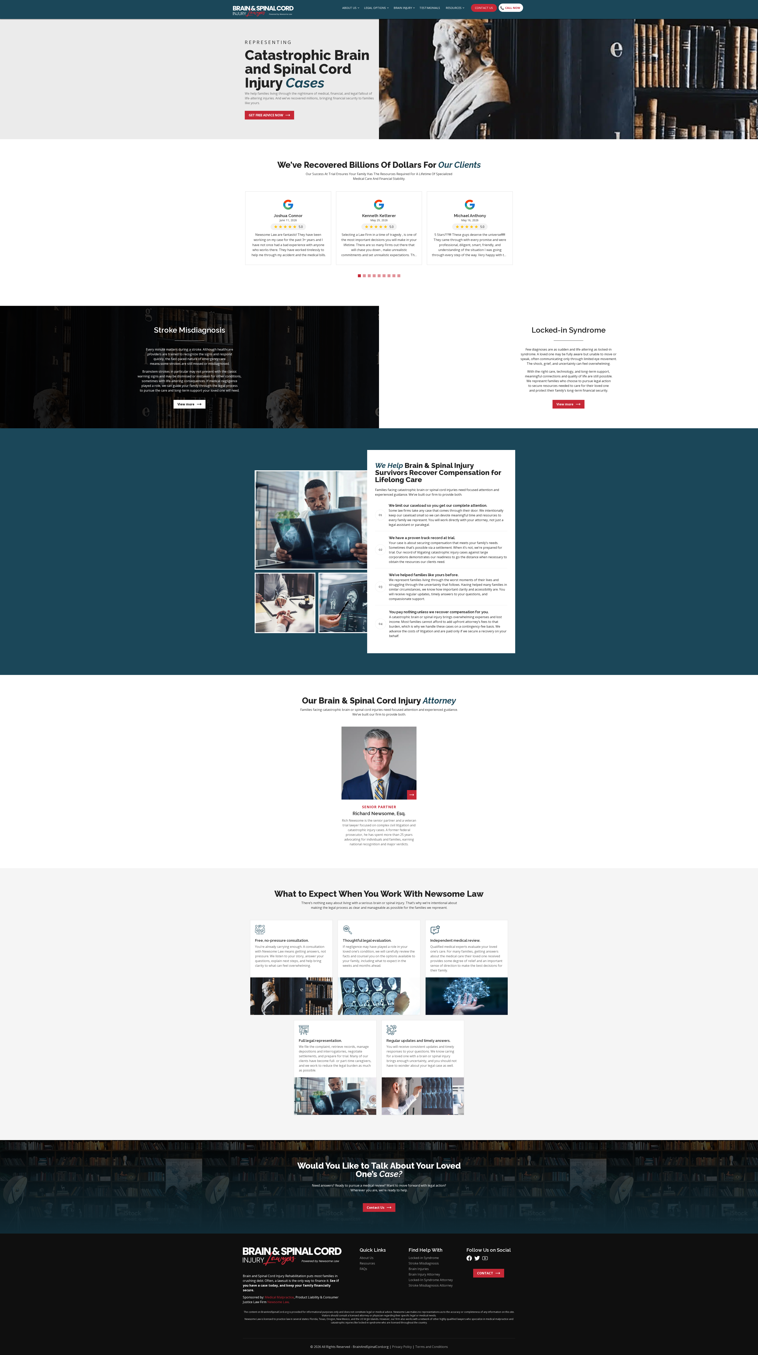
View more (185, 404)
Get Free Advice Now (266, 115)
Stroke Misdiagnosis (424, 1263)
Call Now (512, 8)
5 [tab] (379, 275)
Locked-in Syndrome (424, 1258)
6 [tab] (384, 275)
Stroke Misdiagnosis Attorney (431, 1285)
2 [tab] (364, 275)
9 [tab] (398, 275)
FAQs (363, 1269)
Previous (240, 205)
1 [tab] (359, 275)
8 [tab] (393, 275)
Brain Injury (403, 8)
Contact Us (484, 8)
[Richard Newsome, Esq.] (412, 795)
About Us (349, 8)
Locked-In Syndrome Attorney (431, 1280)
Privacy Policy (402, 1347)
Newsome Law (278, 1302)
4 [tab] (374, 275)
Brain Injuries (419, 1269)
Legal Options (375, 8)
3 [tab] (369, 275)
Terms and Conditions (431, 1347)
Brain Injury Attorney (424, 1274)
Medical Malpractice (279, 1297)
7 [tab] (388, 275)
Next (518, 205)
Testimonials (429, 8)
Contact (485, 1273)
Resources (454, 8)
